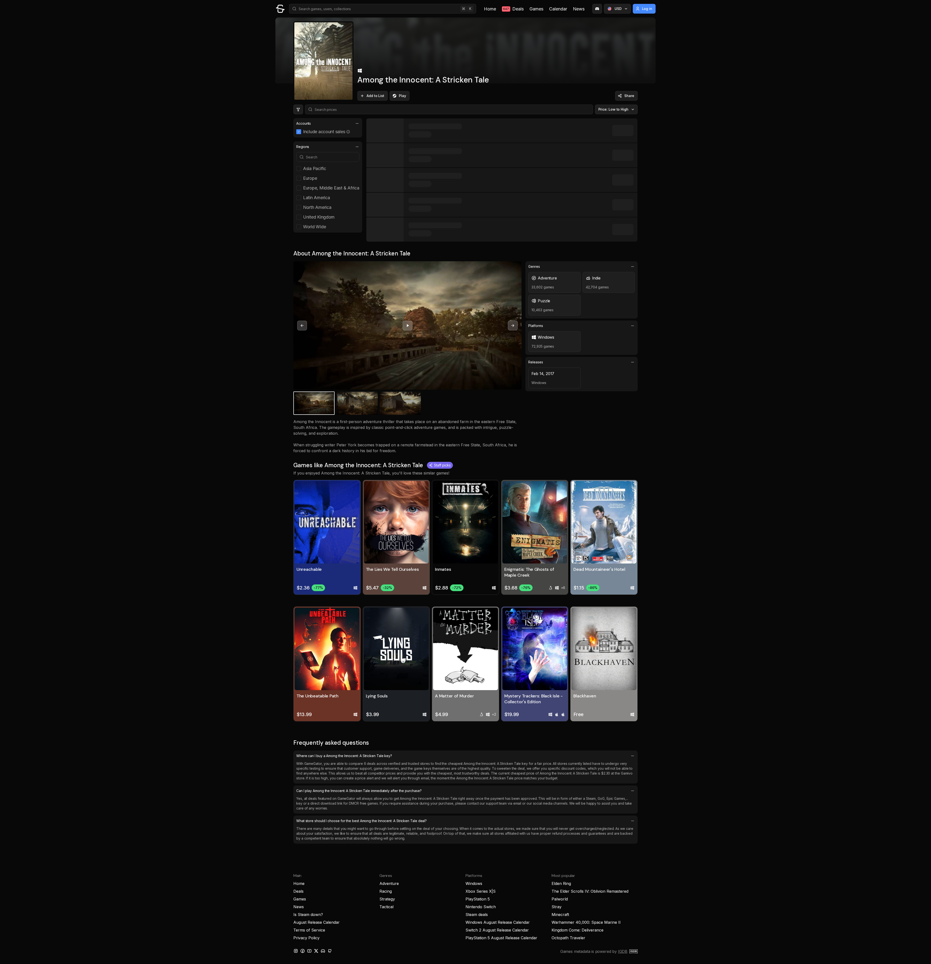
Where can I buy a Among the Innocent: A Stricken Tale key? (344, 756)
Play (402, 96)
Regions (302, 147)
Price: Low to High (613, 109)
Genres (534, 266)
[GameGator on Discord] (597, 9)
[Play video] (407, 325)
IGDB (622, 951)
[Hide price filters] (298, 109)
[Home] (280, 9)
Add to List (375, 96)
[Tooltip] (348, 132)
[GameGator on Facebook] (302, 950)
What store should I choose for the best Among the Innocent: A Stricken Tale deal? (361, 821)
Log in (647, 9)
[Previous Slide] (302, 325)
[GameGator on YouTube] (309, 950)
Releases (535, 362)
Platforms (535, 326)
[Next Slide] (513, 325)
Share (629, 96)
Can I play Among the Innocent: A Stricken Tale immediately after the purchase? (358, 791)
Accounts (303, 123)
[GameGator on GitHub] (329, 950)
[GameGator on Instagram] (295, 950)
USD (618, 9)
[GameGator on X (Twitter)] (316, 950)
